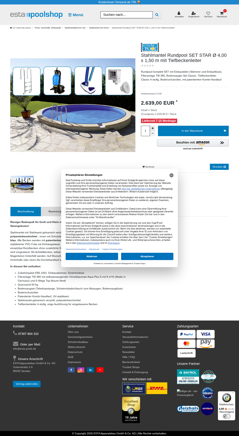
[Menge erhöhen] (152, 128)
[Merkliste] (208, 15)
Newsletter (128, 352)
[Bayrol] (188, 376)
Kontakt (126, 331)
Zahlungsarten (130, 341)
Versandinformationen (135, 336)
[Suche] (157, 14)
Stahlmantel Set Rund (98, 28)
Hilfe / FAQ (128, 357)
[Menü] (233, 393)
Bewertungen (56, 211)
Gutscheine (129, 346)
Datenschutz (75, 352)
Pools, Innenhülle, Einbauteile (47, 28)
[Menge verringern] (152, 133)
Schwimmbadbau (78, 341)
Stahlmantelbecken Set (74, 28)
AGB (70, 357)
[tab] (25, 211)
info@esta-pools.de (24, 348)
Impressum (74, 362)
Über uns (73, 331)
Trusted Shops (130, 367)
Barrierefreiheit (131, 362)
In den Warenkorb (192, 130)
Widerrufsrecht (76, 346)
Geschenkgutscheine (80, 336)
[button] (193, 144)
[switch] (226, 416)
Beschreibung (26, 211)
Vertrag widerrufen (27, 383)
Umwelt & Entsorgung (135, 372)
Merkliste (149, 167)
